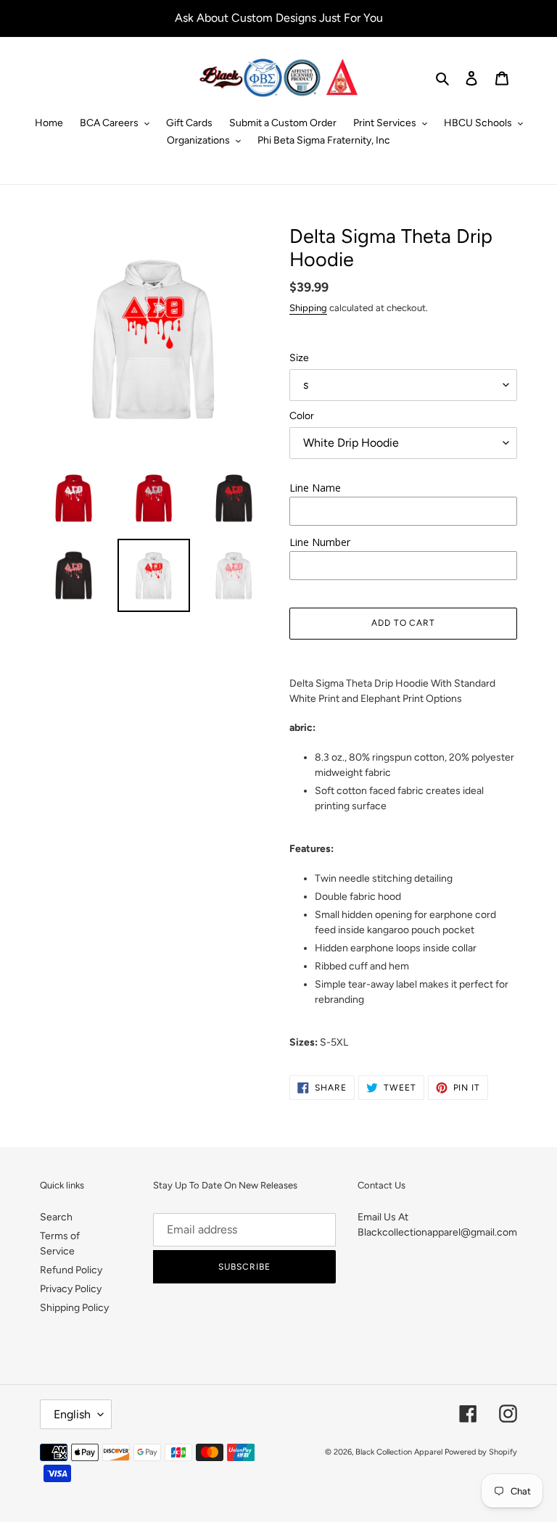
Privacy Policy (71, 1289)
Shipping (308, 307)
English (72, 1414)
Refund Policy (71, 1270)
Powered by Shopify (481, 1452)
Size (299, 358)
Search (56, 1217)
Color (301, 416)
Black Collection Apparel (398, 1452)
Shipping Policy (74, 1308)
